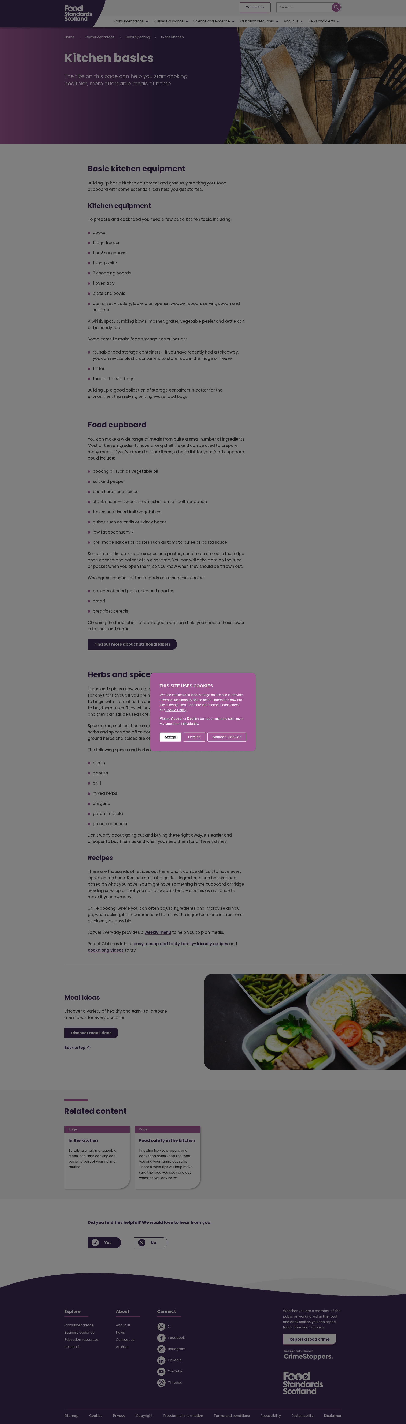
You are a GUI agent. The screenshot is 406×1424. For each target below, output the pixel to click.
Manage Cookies (227, 737)
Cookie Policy (175, 710)
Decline (194, 737)
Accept (170, 737)
